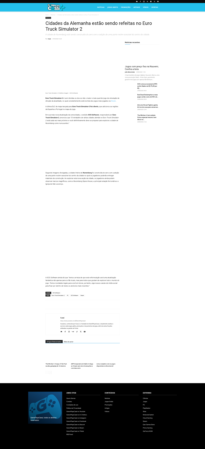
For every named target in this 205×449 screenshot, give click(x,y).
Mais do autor (68, 342)
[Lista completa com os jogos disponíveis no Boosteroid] (108, 354)
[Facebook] (140, 1)
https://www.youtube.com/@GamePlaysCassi (73, 321)
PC (67, 295)
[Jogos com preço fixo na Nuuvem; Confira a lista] (142, 55)
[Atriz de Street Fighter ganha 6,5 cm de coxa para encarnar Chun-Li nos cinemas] (130, 107)
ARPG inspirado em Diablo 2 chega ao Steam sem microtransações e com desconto (82, 366)
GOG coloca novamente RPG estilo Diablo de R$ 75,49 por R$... (147, 86)
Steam (113, 101)
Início (47, 15)
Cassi (49, 39)
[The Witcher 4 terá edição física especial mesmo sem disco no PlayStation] (130, 118)
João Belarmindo (130, 72)
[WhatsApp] (62, 44)
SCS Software (56, 293)
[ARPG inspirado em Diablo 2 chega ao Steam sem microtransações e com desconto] (82, 354)
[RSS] (147, 1)
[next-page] (50, 372)
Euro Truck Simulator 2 (58, 295)
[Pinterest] (57, 44)
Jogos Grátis (112, 7)
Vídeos (145, 7)
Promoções (125, 7)
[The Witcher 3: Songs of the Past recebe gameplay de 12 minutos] (57, 354)
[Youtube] (158, 1)
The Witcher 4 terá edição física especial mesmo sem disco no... (146, 117)
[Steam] (74, 332)
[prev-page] (46, 372)
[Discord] (136, 1)
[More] (72, 44)
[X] (154, 1)
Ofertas (154, 7)
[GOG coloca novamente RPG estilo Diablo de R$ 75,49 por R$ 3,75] (130, 86)
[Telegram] (150, 1)
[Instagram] (143, 1)
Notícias (100, 7)
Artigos (136, 7)
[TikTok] (77, 332)
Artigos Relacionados (54, 342)
